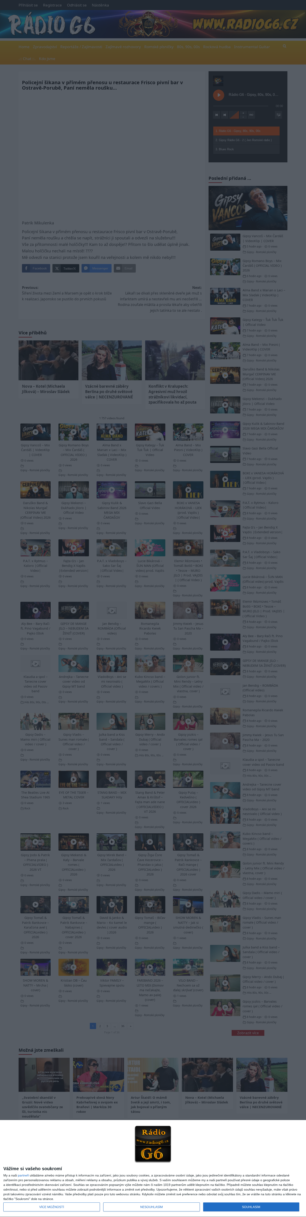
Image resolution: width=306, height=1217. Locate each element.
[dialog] (153, 1168)
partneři (23, 1175)
